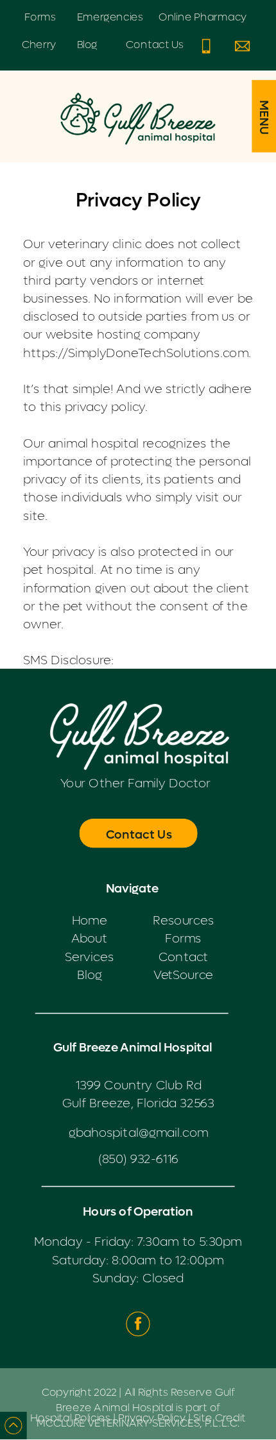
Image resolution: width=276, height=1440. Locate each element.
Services (89, 956)
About (89, 938)
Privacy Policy (151, 1418)
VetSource (183, 975)
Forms (183, 938)
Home (89, 920)
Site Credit (219, 1418)
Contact (184, 956)
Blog (89, 975)
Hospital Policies (70, 1418)
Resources (183, 920)
